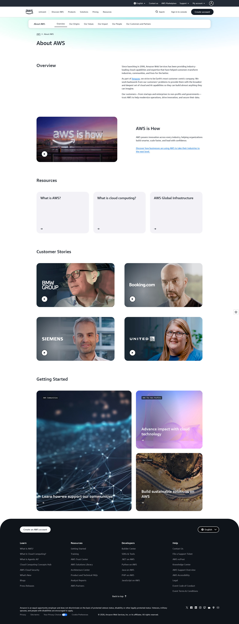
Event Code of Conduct (184, 585)
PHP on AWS (128, 575)
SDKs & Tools (128, 553)
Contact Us (178, 548)
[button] (58, 11)
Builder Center (129, 548)
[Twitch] (205, 607)
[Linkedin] (196, 607)
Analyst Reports (78, 580)
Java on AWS (128, 569)
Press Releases (27, 585)
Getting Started (78, 548)
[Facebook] (191, 607)
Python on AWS (129, 564)
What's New (25, 575)
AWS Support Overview (184, 569)
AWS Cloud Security (29, 569)
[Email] (218, 607)
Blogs (22, 580)
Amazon (136, 78)
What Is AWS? (26, 548)
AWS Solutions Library (82, 564)
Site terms (34, 614)
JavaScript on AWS (131, 580)
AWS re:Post (179, 559)
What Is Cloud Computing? (33, 553)
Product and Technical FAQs (84, 575)
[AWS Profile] (211, 3)
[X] (187, 607)
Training (75, 553)
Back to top (117, 596)
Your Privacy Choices (52, 614)
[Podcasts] (213, 607)
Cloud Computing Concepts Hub (35, 564)
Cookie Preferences (80, 614)
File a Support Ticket (183, 553)
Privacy (23, 614)
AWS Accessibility (181, 575)
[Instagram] (200, 607)
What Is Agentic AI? (29, 559)
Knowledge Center (182, 564)
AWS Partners (77, 585)
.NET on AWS (128, 559)
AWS (39, 34)
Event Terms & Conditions (185, 591)
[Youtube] (209, 607)
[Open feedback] (235, 312)
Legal (175, 580)
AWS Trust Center (79, 559)
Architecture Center (80, 569)
